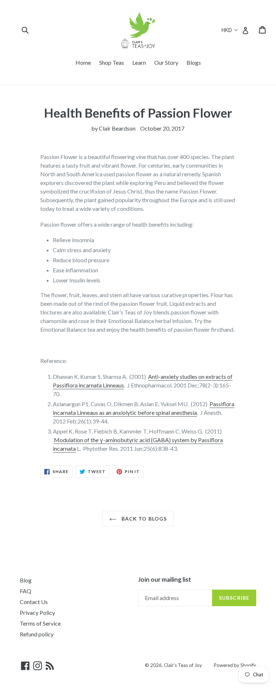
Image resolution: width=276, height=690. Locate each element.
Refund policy (37, 634)
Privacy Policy (37, 612)
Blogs (194, 62)
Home (83, 62)
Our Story (166, 62)
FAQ (25, 590)
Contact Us (34, 601)
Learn (139, 62)
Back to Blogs (143, 519)
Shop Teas (111, 62)
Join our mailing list (164, 579)
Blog (26, 580)
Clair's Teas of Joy (183, 665)
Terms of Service (40, 623)
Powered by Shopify (235, 665)
